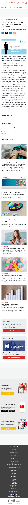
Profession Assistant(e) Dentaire (14, 467)
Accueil (2, 19)
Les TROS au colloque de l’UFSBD (10, 192)
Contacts (14, 486)
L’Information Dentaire (14, 460)
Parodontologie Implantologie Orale (14, 464)
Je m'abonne (7, 393)
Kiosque (14, 473)
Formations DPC (14, 457)
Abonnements (14, 471)
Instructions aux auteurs (14, 491)
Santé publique (13, 19)
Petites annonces (14, 455)
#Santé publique (5, 119)
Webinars (14, 480)
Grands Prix (14, 479)
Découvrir (8, 428)
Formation (14, 449)
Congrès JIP (14, 482)
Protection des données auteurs (14, 492)
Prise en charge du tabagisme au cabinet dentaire (9, 304)
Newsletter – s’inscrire (14, 452)
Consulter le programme (14, 357)
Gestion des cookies (14, 496)
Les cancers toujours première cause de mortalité (11, 276)
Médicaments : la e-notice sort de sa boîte (12, 248)
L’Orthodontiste (14, 469)
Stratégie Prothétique (14, 463)
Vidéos (14, 451)
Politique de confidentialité (14, 489)
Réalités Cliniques (14, 461)
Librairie (14, 475)
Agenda (14, 477)
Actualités (6, 19)
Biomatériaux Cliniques (14, 466)
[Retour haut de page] (25, 501)
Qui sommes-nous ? (14, 485)
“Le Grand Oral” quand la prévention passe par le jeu (13, 220)
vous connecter (11, 132)
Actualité (14, 448)
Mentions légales (14, 488)
